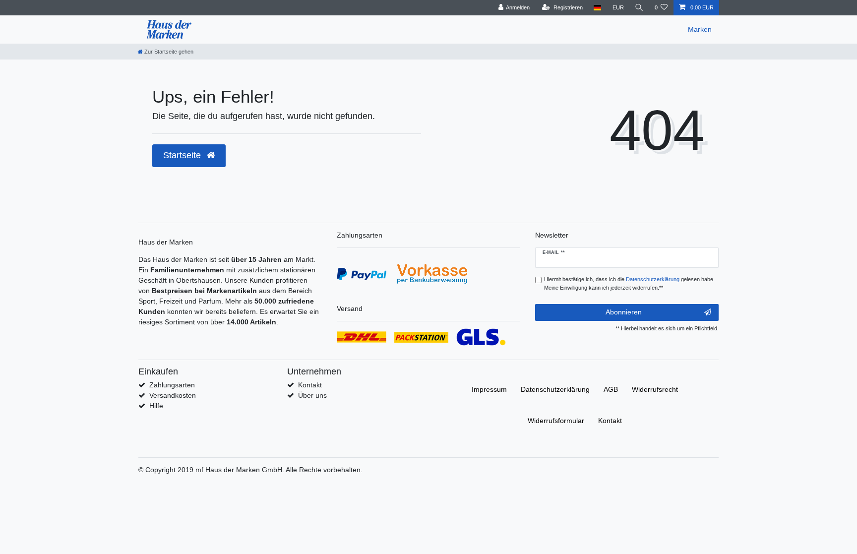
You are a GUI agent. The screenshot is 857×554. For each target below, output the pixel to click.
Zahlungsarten (172, 385)
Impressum (489, 389)
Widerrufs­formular (556, 421)
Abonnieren (624, 312)
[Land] (597, 7)
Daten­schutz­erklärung (555, 389)
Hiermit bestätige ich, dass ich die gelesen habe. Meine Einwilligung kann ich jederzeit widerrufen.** (629, 283)
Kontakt (310, 385)
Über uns (312, 395)
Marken (700, 29)
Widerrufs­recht (655, 389)
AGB (611, 389)
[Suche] (639, 7)
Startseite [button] (183, 155)
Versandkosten (172, 395)
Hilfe (156, 406)
